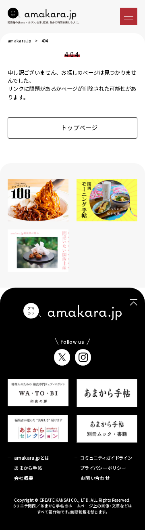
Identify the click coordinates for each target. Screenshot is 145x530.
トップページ (79, 127)
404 (44, 41)
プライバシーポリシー (103, 468)
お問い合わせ (95, 478)
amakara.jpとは (32, 457)
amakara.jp (19, 41)
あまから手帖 (28, 468)
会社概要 (24, 478)
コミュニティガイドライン (107, 457)
